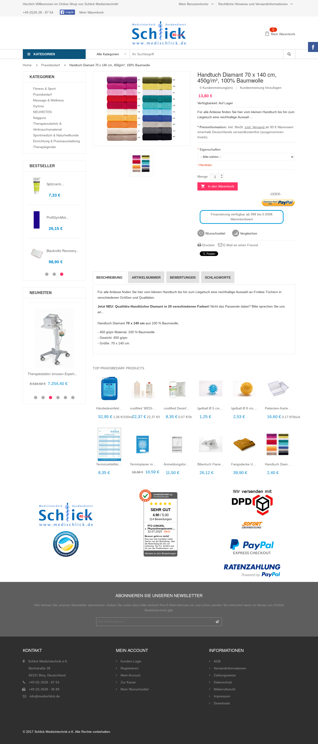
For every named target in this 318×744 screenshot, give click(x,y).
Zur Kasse (128, 682)
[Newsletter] (217, 622)
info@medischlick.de (45, 696)
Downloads (222, 703)
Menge (202, 176)
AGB (217, 661)
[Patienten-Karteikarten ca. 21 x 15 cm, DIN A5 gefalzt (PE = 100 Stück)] (278, 388)
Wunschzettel (214, 233)
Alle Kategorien (108, 54)
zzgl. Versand (255, 127)
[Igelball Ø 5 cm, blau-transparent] (210, 388)
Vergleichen (248, 233)
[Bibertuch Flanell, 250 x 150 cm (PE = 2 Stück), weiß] (210, 444)
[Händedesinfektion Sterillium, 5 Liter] (109, 388)
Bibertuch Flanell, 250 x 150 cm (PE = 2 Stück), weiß (210, 464)
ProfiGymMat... (58, 217)
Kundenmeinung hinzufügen (260, 88)
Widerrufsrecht (224, 689)
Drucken (208, 245)
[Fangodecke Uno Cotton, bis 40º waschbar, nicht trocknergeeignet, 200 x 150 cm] (244, 444)
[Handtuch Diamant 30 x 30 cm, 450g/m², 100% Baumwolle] (278, 444)
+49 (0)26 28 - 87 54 (38, 12)
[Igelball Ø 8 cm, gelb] (244, 388)
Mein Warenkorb (91, 12)
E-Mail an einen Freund (240, 245)
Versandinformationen (230, 668)
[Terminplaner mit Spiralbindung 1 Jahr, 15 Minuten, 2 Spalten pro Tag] (143, 444)
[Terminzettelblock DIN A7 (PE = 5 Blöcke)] (109, 444)
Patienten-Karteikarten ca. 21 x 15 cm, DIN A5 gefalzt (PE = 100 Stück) (278, 408)
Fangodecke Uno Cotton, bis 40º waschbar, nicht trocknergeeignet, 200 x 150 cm (244, 464)
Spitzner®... (55, 184)
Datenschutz (223, 682)
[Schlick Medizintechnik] (159, 33)
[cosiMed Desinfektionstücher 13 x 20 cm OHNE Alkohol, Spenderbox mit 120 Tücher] (177, 388)
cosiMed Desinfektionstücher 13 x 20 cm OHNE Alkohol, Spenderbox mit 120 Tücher (177, 408)
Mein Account (130, 675)
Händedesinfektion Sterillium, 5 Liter (109, 408)
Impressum (222, 696)
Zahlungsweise (225, 675)
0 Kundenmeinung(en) (216, 88)
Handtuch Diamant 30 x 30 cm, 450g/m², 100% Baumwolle (278, 464)
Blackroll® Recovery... (63, 250)
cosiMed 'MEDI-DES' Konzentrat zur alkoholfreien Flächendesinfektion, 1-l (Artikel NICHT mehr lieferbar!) (143, 408)
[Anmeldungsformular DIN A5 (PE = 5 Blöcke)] (177, 444)
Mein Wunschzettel (135, 689)
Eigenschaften (209, 149)
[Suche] (289, 54)
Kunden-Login (131, 661)
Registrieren (130, 668)
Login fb (67, 12)
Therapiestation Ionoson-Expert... (52, 373)
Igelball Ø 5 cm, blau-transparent (210, 408)
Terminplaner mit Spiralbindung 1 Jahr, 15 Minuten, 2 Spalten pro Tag (143, 464)
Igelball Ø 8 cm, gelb (244, 408)
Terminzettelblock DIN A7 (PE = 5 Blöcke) (109, 464)
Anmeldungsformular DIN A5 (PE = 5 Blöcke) (177, 464)
